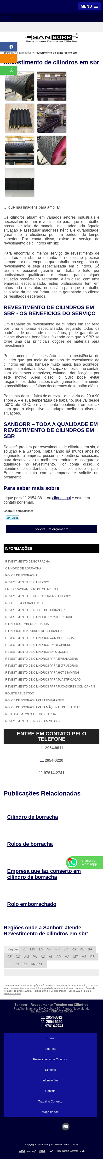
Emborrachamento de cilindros (31, 589)
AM (26, 957)
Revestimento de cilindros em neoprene (38, 645)
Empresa (50, 1049)
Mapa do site (50, 1112)
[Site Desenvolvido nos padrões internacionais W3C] (45, 1151)
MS (84, 957)
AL (51, 957)
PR (57, 949)
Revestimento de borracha (27, 561)
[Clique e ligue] (2, 17)
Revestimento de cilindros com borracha (39, 638)
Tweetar (12, 517)
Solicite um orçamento (52, 529)
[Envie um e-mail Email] (65, 1127)
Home (50, 1038)
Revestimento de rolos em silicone (34, 721)
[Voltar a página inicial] (51, 34)
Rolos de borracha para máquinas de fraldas (42, 707)
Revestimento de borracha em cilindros (38, 596)
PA (35, 957)
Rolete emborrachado (24, 603)
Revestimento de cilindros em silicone (36, 651)
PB (92, 957)
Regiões (13, 949)
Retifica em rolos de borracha (30, 714)
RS (74, 949)
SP (49, 949)
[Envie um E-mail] (7, 17)
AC (43, 957)
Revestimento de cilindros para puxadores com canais (50, 686)
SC (65, 949)
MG (32, 949)
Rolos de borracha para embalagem (34, 700)
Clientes (50, 1070)
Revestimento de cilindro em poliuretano (39, 617)
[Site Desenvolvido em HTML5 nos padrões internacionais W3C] (27, 1151)
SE (41, 964)
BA (90, 949)
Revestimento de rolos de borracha (35, 610)
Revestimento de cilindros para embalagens (41, 658)
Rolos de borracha (21, 575)
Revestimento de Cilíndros (50, 1059)
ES (41, 949)
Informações (18, 548)
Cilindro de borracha (23, 568)
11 (51, 748)
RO (25, 964)
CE (9, 957)
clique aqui (61, 498)
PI (9, 964)
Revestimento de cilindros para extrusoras (41, 665)
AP (59, 957)
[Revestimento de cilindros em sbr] (19, 86)
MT (75, 957)
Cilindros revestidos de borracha (33, 631)
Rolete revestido (19, 693)
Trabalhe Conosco (50, 1101)
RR (33, 964)
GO (18, 957)
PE (82, 949)
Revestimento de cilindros (27, 582)
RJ (24, 949)
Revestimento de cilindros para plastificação (42, 679)
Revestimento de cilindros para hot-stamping (42, 672)
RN (16, 964)
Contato (50, 1091)
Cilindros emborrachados (27, 624)
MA (67, 957)
